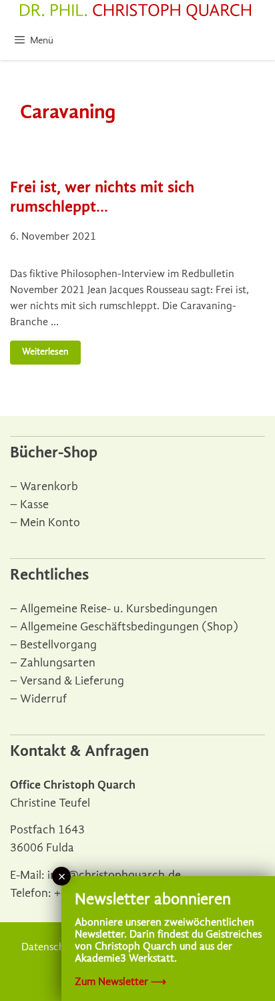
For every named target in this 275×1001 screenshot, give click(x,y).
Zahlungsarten (57, 663)
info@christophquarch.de (114, 875)
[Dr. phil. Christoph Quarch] (135, 12)
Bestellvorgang (58, 645)
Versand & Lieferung (72, 681)
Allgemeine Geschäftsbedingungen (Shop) (129, 627)
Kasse (34, 504)
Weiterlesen (45, 351)
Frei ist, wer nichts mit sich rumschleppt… (102, 197)
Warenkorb (49, 486)
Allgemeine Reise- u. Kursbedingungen (119, 609)
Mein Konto (50, 523)
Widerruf (43, 699)
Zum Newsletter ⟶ (120, 982)
